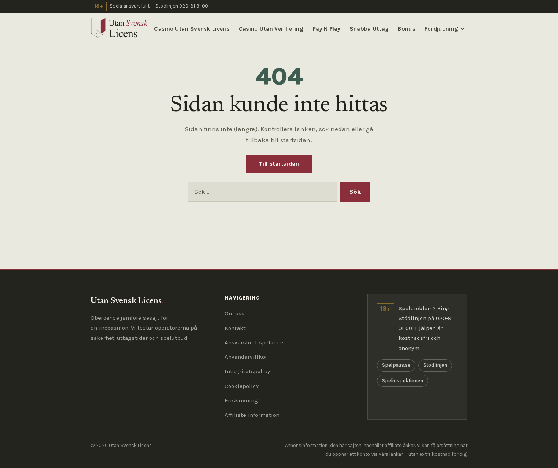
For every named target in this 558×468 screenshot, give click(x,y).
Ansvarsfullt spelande (254, 342)
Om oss (234, 313)
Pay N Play (326, 28)
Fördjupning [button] (441, 28)
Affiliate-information (252, 414)
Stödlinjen (435, 365)
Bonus (406, 28)
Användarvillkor (246, 356)
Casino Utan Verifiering (271, 28)
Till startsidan (279, 163)
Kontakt (235, 328)
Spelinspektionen (402, 380)
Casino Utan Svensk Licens (192, 28)
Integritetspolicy (247, 371)
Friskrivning (241, 400)
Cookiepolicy (242, 386)
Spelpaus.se (396, 365)
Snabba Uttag (369, 28)
